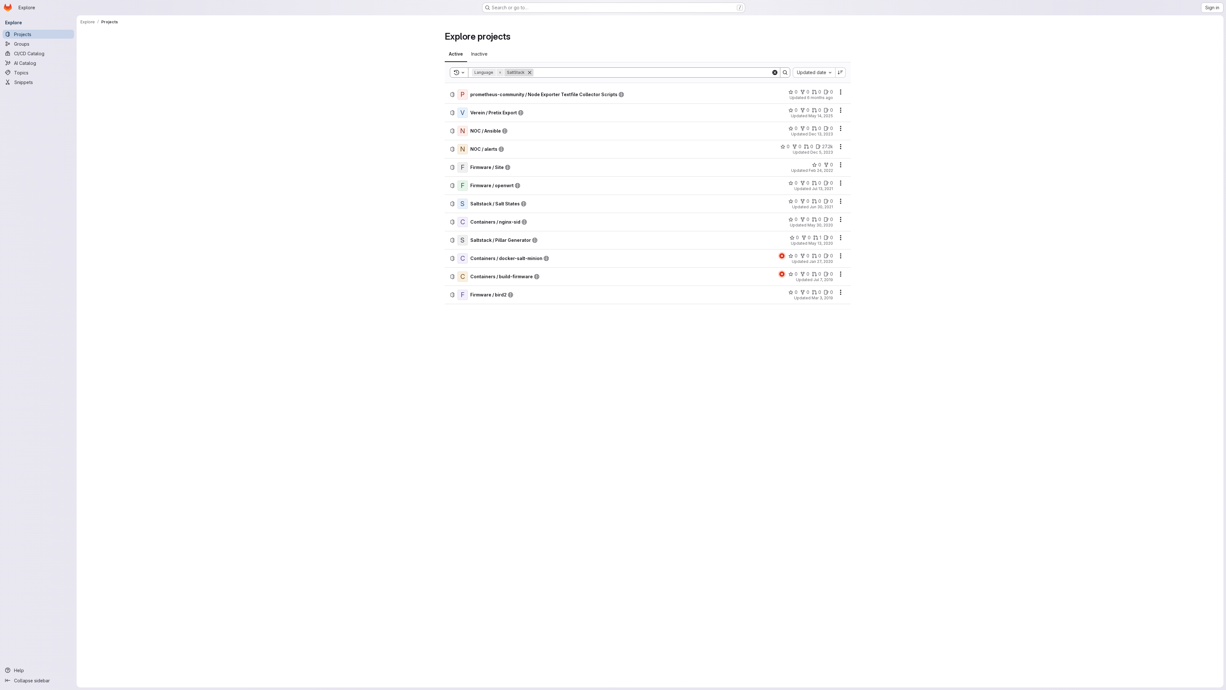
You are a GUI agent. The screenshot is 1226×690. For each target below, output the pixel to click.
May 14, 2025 (820, 115)
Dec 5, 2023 (821, 152)
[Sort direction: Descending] (841, 72)
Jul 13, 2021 (822, 188)
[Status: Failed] (782, 256)
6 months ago (820, 97)
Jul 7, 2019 (823, 279)
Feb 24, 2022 (821, 170)
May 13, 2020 (820, 243)
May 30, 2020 (820, 225)
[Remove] (530, 72)
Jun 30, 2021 (821, 206)
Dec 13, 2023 (821, 134)
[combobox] (814, 72)
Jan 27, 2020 (821, 261)
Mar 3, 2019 (822, 297)
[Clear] (775, 72)
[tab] (456, 54)
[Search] (785, 72)
